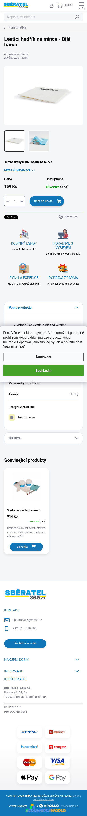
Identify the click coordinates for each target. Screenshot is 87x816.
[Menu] (81, 5)
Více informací (14, 347)
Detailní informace (17, 170)
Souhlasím (43, 371)
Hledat (77, 16)
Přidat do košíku (42, 201)
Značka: (16, 58)
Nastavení (43, 357)
